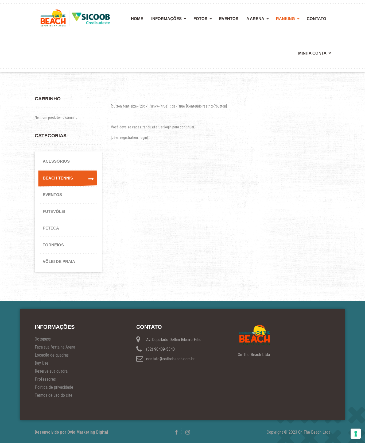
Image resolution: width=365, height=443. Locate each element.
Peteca (51, 228)
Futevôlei (54, 211)
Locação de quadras (52, 355)
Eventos (228, 18)
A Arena (255, 18)
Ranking (285, 18)
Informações (166, 18)
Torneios (53, 245)
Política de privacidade (54, 387)
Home (137, 18)
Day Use (41, 363)
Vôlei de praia (59, 261)
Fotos (200, 18)
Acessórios (56, 161)
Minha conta (312, 53)
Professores (45, 379)
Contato (316, 18)
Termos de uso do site (53, 395)
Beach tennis (58, 178)
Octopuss (43, 339)
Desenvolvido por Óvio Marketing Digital (71, 432)
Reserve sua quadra (51, 371)
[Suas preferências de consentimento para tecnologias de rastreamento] (356, 434)
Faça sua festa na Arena (55, 347)
